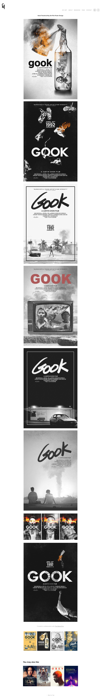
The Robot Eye (59, 626)
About (70, 10)
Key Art (64, 10)
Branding (77, 10)
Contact (89, 10)
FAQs (83, 10)
